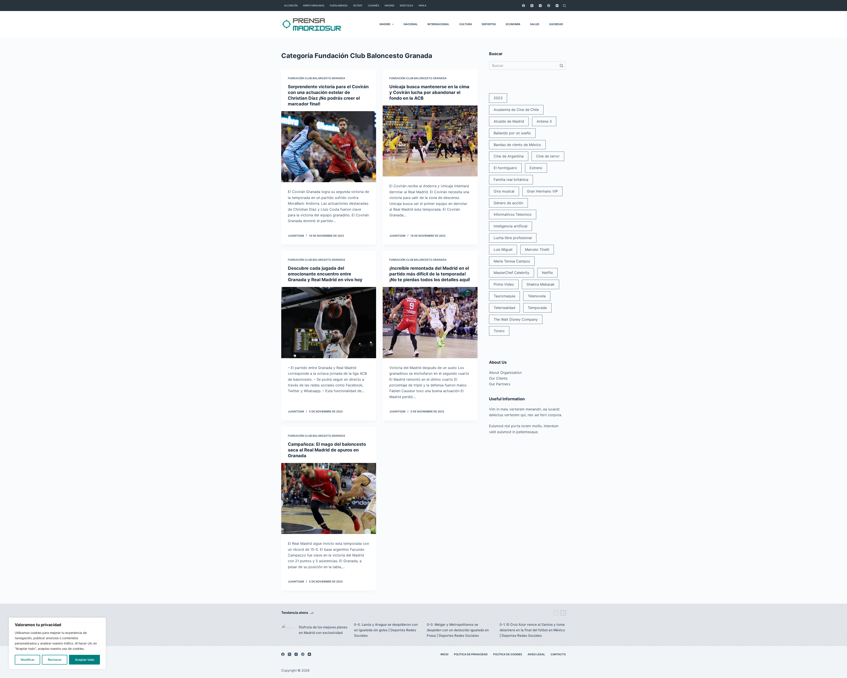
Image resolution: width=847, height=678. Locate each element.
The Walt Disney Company (516, 319)
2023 (498, 98)
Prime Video (504, 284)
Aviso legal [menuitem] (536, 654)
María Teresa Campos (512, 261)
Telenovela (537, 296)
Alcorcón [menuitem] (291, 5)
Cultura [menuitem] (465, 24)
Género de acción (508, 203)
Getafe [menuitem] (357, 5)
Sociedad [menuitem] (556, 24)
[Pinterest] (548, 5)
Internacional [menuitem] (438, 24)
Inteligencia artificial (510, 226)
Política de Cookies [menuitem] (507, 654)
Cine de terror (548, 156)
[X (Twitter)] (531, 5)
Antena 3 (544, 121)
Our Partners (499, 384)
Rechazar (55, 659)
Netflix (547, 272)
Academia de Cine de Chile (516, 109)
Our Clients (498, 378)
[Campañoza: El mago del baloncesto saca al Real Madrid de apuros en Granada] (328, 498)
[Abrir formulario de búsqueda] (564, 5)
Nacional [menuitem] (411, 24)
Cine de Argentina (509, 156)
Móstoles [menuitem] (406, 5)
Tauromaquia (504, 296)
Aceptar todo (84, 659)
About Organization (505, 372)
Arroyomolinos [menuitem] (313, 5)
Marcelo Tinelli (537, 249)
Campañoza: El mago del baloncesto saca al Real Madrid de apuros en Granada (327, 450)
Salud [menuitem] (534, 24)
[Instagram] (540, 5)
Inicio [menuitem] (444, 654)
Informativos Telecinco (513, 214)
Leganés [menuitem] (373, 5)
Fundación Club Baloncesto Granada (316, 78)
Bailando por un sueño (512, 133)
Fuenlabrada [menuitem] (339, 5)
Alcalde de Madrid (509, 121)
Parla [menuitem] (422, 5)
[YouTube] (557, 5)
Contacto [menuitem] (558, 654)
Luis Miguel (503, 249)
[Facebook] (523, 5)
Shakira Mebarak (541, 284)
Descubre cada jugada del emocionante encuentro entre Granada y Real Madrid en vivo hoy (325, 274)
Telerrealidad (504, 307)
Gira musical (504, 191)
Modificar (27, 659)
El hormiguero (505, 168)
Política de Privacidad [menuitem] (471, 654)
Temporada (537, 307)
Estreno (536, 168)
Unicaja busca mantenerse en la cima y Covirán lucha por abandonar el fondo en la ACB (429, 92)
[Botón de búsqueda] (561, 65)
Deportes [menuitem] (489, 24)
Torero (499, 331)
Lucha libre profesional (513, 238)
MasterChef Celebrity (511, 272)
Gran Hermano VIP (542, 191)
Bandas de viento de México (517, 144)
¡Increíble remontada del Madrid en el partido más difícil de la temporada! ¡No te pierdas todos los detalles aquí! (429, 274)
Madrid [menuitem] (389, 5)
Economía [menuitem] (513, 24)
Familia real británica (511, 179)
